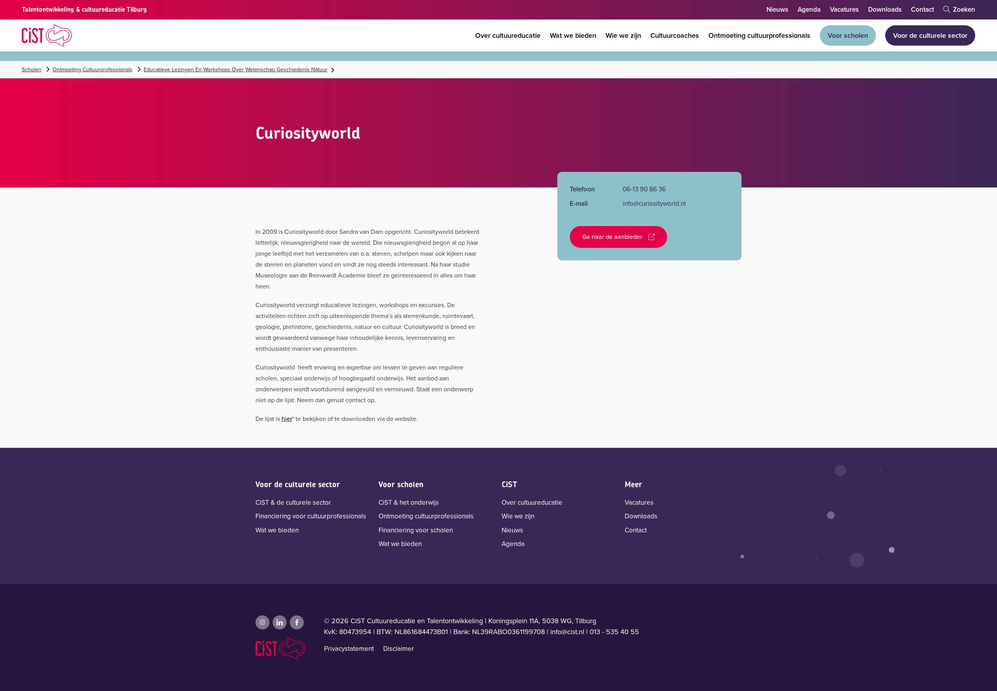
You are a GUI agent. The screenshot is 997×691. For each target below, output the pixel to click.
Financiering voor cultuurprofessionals (310, 516)
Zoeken (963, 9)
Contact (922, 9)
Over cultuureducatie (508, 35)
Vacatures (844, 9)
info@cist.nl (567, 632)
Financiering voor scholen (416, 530)
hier (287, 418)
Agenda (809, 9)
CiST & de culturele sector (293, 502)
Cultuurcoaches (674, 35)
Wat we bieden (573, 35)
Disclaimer (398, 649)
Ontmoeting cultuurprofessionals (759, 35)
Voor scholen (848, 35)
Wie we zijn (623, 35)
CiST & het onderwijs (409, 502)
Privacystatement (349, 649)
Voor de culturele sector (930, 35)
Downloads (885, 9)
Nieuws (777, 9)
